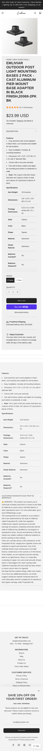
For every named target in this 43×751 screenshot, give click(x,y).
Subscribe (21, 730)
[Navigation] (2, 12)
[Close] (38, 690)
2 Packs (10, 280)
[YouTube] (29, 745)
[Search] (35, 12)
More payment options (21, 312)
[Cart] (40, 12)
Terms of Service (25, 739)
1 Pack (19, 280)
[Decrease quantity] (8, 292)
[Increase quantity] (17, 292)
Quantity (10, 287)
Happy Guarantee (17, 334)
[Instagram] (18, 745)
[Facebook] (13, 745)
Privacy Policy (12, 739)
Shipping (20, 121)
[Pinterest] (24, 745)
